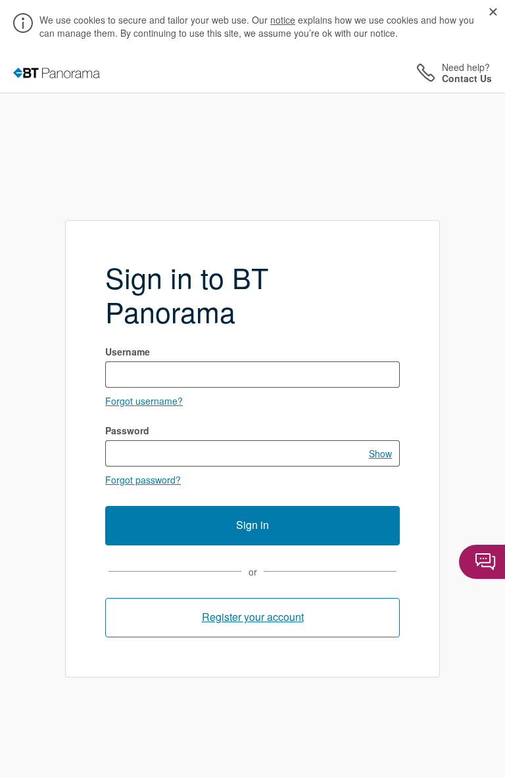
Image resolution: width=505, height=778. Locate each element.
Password (127, 430)
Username (127, 351)
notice (282, 19)
